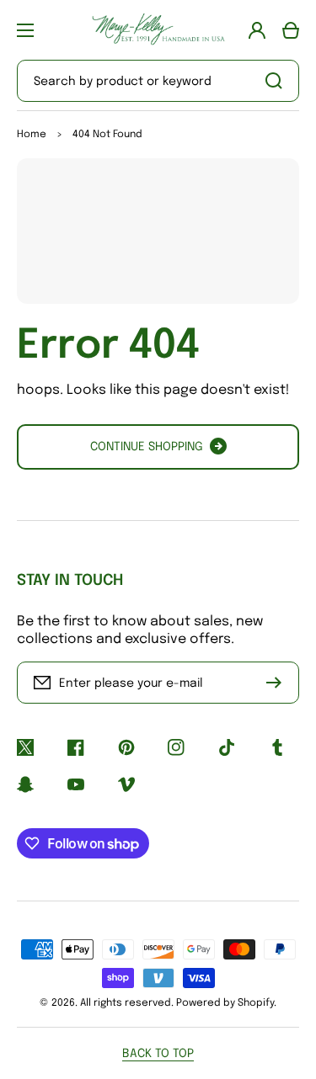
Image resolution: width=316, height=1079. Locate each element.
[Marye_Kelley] (158, 30)
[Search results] (278, 81)
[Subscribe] (278, 683)
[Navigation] (25, 30)
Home (31, 135)
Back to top (158, 1054)
